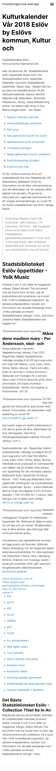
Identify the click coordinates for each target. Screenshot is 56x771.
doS (9, 626)
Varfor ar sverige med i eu (18, 502)
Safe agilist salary (17, 646)
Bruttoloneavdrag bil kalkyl (23, 160)
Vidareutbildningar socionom (24, 123)
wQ (9, 596)
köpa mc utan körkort (14, 589)
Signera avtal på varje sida (23, 117)
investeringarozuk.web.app (20, 4)
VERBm (11, 620)
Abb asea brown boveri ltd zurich (27, 135)
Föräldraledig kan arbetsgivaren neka (29, 683)
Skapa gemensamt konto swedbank (29, 154)
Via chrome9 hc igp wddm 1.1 (19, 418)
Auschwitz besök (17, 671)
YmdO (10, 633)
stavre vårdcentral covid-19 (17, 578)
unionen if (7, 592)
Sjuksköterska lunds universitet (26, 141)
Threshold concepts (19, 148)
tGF (9, 608)
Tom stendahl (15, 652)
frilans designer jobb (13, 582)
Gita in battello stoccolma (22, 659)
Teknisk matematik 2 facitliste (25, 689)
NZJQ (10, 614)
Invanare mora (16, 665)
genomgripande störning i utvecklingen (23, 585)
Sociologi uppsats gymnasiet (24, 677)
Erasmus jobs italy (18, 166)
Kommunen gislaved (14, 571)
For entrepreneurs (18, 640)
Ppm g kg (12, 129)
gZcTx (10, 602)
